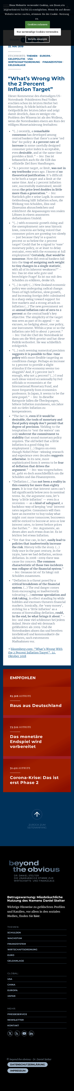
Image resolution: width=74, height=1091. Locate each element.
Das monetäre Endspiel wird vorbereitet (26, 741)
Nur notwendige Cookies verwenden (37, 32)
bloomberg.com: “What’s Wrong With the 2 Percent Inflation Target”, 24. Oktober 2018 (35, 652)
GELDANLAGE (15, 960)
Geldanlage (16, 65)
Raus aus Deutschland (36, 705)
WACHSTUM (14, 938)
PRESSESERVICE (17, 1014)
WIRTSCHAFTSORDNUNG (22, 949)
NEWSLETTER (15, 1019)
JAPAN (11, 996)
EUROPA (12, 990)
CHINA (11, 984)
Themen (32, 55)
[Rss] (17, 1033)
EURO (10, 955)
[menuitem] (27, 1064)
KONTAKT (13, 1025)
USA (30, 58)
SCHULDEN (14, 932)
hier (37, 916)
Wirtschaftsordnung (24, 62)
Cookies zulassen (37, 24)
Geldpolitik (16, 58)
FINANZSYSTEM (16, 943)
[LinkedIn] (31, 1033)
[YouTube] (24, 1033)
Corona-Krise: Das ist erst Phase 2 (34, 780)
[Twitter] (10, 1033)
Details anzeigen (37, 39)
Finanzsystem (52, 62)
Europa (45, 55)
